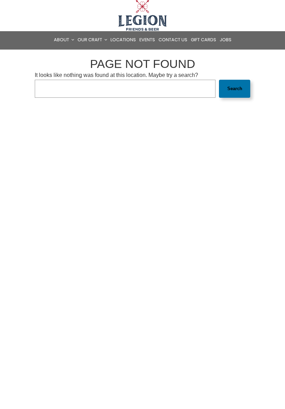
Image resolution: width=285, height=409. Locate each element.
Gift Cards (203, 40)
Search (234, 88)
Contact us (172, 40)
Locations (123, 40)
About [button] (62, 40)
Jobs (225, 40)
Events (147, 40)
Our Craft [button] (90, 40)
